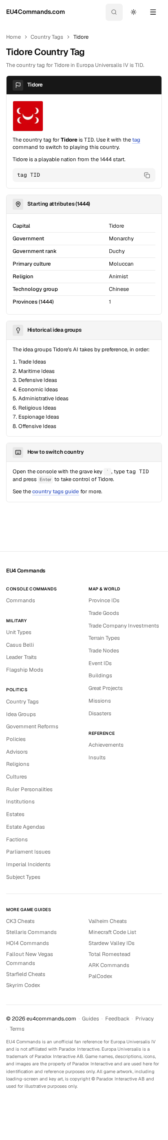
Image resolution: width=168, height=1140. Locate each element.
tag (136, 139)
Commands (20, 600)
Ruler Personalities (29, 789)
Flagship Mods (24, 669)
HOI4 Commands (27, 943)
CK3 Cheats (20, 921)
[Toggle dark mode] (133, 12)
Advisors (17, 751)
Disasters (99, 713)
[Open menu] (153, 12)
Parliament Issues (28, 851)
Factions (17, 839)
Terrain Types (104, 637)
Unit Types (18, 632)
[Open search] (114, 12)
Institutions (20, 801)
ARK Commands (108, 965)
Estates (15, 814)
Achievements (106, 744)
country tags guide (55, 491)
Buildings (100, 675)
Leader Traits (21, 657)
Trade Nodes (103, 650)
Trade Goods (103, 613)
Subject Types (23, 877)
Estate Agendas (25, 826)
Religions (17, 764)
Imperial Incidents (28, 864)
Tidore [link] (80, 36)
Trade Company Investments (123, 625)
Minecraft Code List (112, 932)
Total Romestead (109, 954)
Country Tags (47, 36)
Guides (90, 1018)
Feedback (117, 1018)
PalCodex (100, 976)
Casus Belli (20, 644)
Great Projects (105, 688)
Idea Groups (21, 714)
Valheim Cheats (107, 921)
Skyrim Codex (23, 985)
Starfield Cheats (25, 974)
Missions (99, 700)
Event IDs (100, 663)
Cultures (16, 776)
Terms (17, 1028)
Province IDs (103, 600)
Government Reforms (32, 726)
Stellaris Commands (31, 932)
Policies (16, 739)
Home (13, 36)
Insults (97, 757)
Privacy (144, 1018)
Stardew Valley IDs (111, 943)
